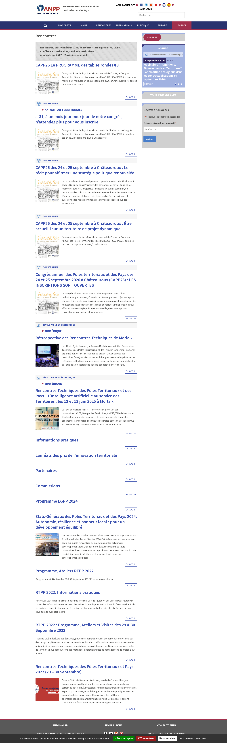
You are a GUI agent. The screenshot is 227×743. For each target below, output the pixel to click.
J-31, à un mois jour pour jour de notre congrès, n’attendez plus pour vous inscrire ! (79, 119)
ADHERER (152, 37)
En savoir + (131, 97)
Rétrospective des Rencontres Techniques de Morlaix (84, 338)
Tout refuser (147, 738)
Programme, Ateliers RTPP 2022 (65, 571)
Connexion (145, 8)
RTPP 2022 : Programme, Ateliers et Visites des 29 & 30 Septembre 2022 (85, 627)
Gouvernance (51, 103)
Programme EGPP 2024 (57, 501)
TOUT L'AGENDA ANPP (163, 95)
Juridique (143, 25)
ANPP (84, 25)
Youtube (156, 5)
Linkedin (146, 5)
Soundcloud (151, 5)
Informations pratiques (57, 440)
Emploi (181, 25)
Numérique (53, 331)
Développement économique (58, 324)
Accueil (45, 25)
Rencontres (103, 25)
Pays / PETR (64, 25)
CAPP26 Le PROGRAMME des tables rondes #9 (77, 65)
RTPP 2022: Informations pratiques (68, 592)
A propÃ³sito (169, 5)
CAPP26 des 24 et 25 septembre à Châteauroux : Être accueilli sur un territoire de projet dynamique (84, 226)
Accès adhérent (125, 5)
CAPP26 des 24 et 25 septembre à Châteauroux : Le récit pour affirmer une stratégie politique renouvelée (85, 170)
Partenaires (46, 470)
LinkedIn (111, 733)
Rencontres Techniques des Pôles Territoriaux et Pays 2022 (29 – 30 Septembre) (85, 669)
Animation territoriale (63, 110)
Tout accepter (124, 738)
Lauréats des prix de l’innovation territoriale (76, 455)
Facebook (141, 5)
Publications (124, 25)
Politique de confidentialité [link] (193, 738)
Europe (162, 25)
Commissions (48, 486)
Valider (149, 139)
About (164, 5)
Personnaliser (167, 738)
